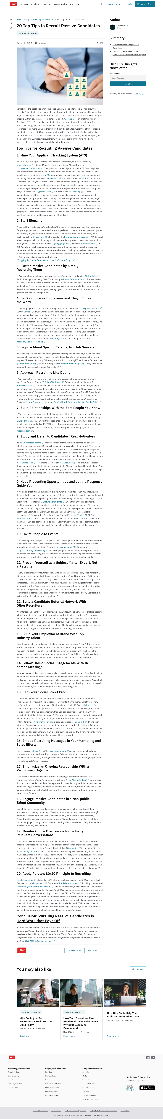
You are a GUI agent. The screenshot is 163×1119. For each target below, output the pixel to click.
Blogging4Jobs (88, 243)
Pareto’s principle (25, 880)
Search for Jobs (14, 1072)
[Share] (11, 28)
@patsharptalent (35, 883)
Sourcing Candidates (42, 19)
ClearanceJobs (65, 462)
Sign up (128, 83)
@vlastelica (72, 848)
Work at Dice (87, 1080)
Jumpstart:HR (23, 518)
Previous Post (75, 950)
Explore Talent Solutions (54, 1084)
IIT (28, 122)
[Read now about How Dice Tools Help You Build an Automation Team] (125, 1009)
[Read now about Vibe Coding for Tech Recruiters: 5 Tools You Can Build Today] (38, 1009)
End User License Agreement (75, 1111)
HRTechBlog (74, 191)
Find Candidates (51, 1076)
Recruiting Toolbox (28, 851)
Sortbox (27, 311)
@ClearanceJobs (25, 462)
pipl (44, 175)
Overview (24, 4)
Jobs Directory (13, 1076)
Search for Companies (16, 1080)
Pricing (47, 4)
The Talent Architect (68, 883)
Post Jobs (49, 1072)
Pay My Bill (86, 1091)
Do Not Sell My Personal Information (103, 1111)
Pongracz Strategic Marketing (31, 550)
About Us (85, 1072)
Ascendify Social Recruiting (30, 341)
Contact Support (88, 1087)
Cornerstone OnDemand (28, 168)
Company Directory (15, 1084)
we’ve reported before (30, 442)
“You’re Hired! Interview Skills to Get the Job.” (76, 402)
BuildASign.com (24, 385)
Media (84, 1076)
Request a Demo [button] (145, 4)
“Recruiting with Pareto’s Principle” (34, 886)
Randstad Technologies (70, 363)
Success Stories (60, 4)
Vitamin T (79, 721)
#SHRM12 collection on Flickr (39, 941)
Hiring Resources (51, 1095)
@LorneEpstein (32, 402)
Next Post (92, 950)
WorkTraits (24, 420)
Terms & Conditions (40, 1111)
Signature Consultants (51, 501)
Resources (74, 4)
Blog (26, 19)
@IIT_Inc (67, 118)
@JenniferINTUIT (52, 178)
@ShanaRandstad (25, 363)
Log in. (138, 93)
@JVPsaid (78, 515)
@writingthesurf (41, 721)
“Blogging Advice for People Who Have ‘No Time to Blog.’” (45, 260)
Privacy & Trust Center (90, 1099)
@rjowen (87, 705)
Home (19, 19)
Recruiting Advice (51, 1091)
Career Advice (13, 1087)
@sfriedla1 (90, 276)
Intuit (84, 178)
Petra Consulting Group (75, 237)
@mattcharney (24, 165)
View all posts (138, 969)
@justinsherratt (90, 308)
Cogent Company (58, 750)
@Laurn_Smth (57, 338)
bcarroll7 (40, 237)
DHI (100, 1115)
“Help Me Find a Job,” (76, 780)
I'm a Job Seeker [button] (114, 4)
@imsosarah (45, 191)
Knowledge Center (89, 1095)
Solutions (35, 4)
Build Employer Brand (53, 1080)
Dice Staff (121, 25)
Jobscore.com (23, 430)
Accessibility (125, 1111)
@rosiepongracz (64, 547)
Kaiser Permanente (72, 279)
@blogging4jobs (61, 243)
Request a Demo (88, 1084)
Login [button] (129, 4)
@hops (34, 750)
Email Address (115, 73)
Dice (94, 1115)
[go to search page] (101, 4)
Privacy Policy (56, 1111)
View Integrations (52, 1087)
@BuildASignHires (51, 382)
